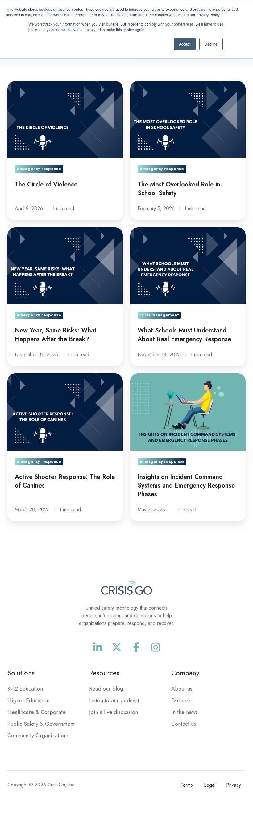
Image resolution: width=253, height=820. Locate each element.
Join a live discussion (113, 712)
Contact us (183, 724)
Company (185, 673)
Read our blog (106, 689)
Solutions (21, 673)
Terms (187, 785)
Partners (181, 700)
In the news (184, 712)
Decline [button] (211, 44)
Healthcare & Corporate (36, 712)
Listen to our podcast (114, 700)
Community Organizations (38, 736)
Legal (209, 785)
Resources (104, 673)
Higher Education (28, 700)
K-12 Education (25, 689)
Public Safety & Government (41, 724)
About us (181, 689)
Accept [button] (184, 44)
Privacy (233, 785)
